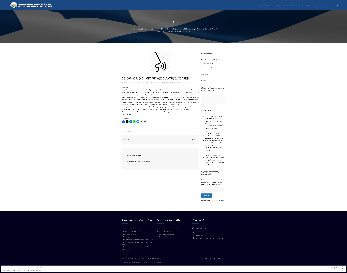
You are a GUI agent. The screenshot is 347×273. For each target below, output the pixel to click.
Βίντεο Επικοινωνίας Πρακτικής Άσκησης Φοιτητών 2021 (138, 239)
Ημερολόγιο (126, 249)
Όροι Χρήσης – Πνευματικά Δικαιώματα (134, 262)
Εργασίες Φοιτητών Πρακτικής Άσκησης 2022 (135, 247)
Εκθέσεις (205, 81)
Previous (129, 139)
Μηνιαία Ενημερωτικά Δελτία (131, 231)
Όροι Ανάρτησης (207, 67)
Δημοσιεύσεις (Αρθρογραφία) (140, 29)
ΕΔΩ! (123, 114)
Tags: (123, 131)
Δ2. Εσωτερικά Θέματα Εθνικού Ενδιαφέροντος (166, 29)
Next (193, 139)
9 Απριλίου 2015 (139, 82)
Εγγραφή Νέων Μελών (165, 231)
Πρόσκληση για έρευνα (129, 234)
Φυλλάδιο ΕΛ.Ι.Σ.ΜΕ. (128, 229)
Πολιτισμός (133, 131)
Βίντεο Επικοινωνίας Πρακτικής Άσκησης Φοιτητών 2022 (137, 243)
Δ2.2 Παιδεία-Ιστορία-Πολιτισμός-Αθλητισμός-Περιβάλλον (201, 29)
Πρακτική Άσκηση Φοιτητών (131, 237)
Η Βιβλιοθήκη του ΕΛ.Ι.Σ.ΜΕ (210, 59)
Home (127, 29)
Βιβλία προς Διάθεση (208, 63)
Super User (127, 82)
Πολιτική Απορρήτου (155, 262)
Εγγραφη (206, 195)
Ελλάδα (128, 131)
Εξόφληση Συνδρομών (165, 237)
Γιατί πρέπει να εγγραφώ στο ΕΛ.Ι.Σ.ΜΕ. (169, 229)
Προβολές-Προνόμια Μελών (166, 234)
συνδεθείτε (146, 161)
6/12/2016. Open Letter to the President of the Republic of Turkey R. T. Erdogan (215, 143)
